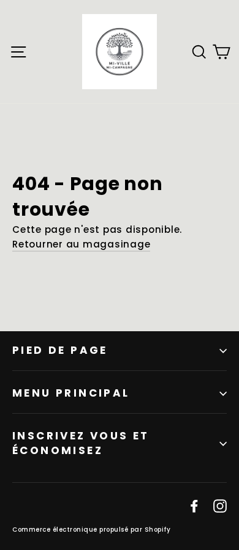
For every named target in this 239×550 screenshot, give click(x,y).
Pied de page (60, 350)
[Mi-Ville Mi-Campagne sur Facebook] (194, 505)
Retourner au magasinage (81, 244)
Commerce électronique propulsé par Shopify (91, 529)
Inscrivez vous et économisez (81, 443)
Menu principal (71, 393)
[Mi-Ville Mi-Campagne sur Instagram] (220, 505)
